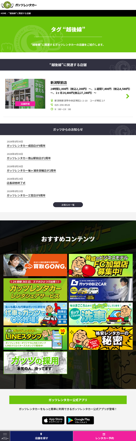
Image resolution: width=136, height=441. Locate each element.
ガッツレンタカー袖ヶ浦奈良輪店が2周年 (31, 170)
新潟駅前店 (58, 82)
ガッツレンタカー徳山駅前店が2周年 (29, 158)
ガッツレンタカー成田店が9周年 (26, 146)
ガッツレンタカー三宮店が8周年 (26, 195)
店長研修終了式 (16, 183)
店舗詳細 (25, 103)
